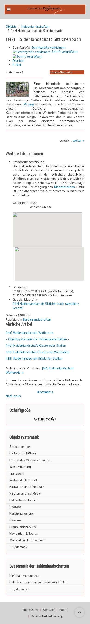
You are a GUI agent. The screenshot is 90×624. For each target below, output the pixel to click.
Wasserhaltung (20, 466)
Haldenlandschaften (35, 26)
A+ (53, 418)
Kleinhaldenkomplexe (24, 575)
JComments (45, 392)
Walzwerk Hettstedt (23, 480)
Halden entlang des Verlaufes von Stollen (38, 582)
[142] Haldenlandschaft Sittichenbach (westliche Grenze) (46, 305)
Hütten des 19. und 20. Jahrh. (29, 460)
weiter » (78, 140)
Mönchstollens (64, 187)
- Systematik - (19, 547)
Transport (16, 473)
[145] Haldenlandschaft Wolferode (29, 332)
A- (36, 419)
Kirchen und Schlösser (25, 493)
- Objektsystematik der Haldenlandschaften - (37, 339)
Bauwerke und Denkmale (26, 486)
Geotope (15, 506)
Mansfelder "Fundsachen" (27, 540)
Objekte (11, 26)
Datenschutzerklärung (46, 616)
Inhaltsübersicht (61, 72)
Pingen (29, 104)
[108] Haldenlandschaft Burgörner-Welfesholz (38, 352)
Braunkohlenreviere (23, 526)
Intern (63, 610)
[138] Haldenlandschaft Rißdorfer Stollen (34, 358)
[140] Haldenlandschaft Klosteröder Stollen (36, 345)
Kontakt (48, 610)
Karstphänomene (21, 513)
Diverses (15, 520)
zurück (44, 419)
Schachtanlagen (20, 446)
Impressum (30, 610)
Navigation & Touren (23, 533)
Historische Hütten (22, 453)
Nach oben (13, 396)
